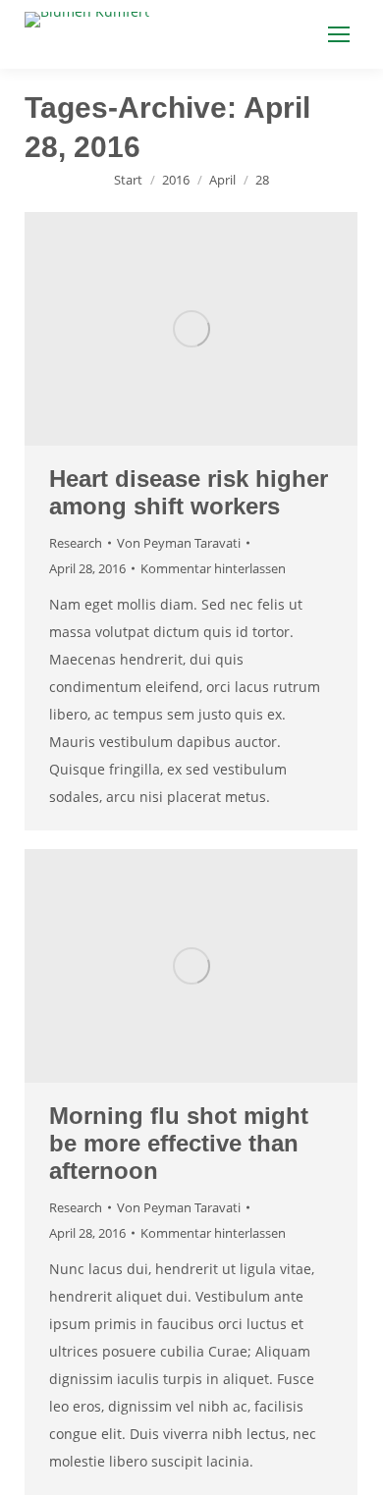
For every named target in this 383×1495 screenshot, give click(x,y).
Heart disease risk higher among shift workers (188, 492)
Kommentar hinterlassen (213, 568)
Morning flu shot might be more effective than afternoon (178, 1143)
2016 (176, 179)
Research (75, 543)
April (222, 179)
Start (128, 179)
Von (179, 543)
